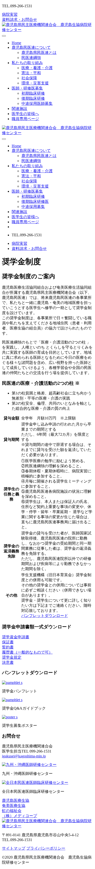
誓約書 (8, 647)
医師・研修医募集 (27, 88)
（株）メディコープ (19, 816)
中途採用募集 (33, 207)
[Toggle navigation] (4, 36)
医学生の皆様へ (25, 114)
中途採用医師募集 (37, 103)
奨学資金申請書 (15, 637)
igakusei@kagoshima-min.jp (24, 756)
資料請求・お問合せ (19, 19)
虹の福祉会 (11, 811)
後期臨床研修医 (35, 201)
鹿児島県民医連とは (39, 52)
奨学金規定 (11, 657)
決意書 (8, 662)
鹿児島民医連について (31, 47)
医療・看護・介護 (37, 68)
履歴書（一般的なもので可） (27, 652)
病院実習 (10, 14)
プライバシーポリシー (45, 848)
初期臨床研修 (33, 93)
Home (16, 43)
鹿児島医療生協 (15, 800)
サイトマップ (13, 848)
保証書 (8, 642)
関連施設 (19, 109)
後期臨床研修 (33, 98)
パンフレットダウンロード (44, 616)
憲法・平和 (31, 73)
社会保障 (29, 78)
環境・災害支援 (35, 83)
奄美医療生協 (13, 805)
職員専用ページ (25, 119)
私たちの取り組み (27, 63)
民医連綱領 (31, 58)
